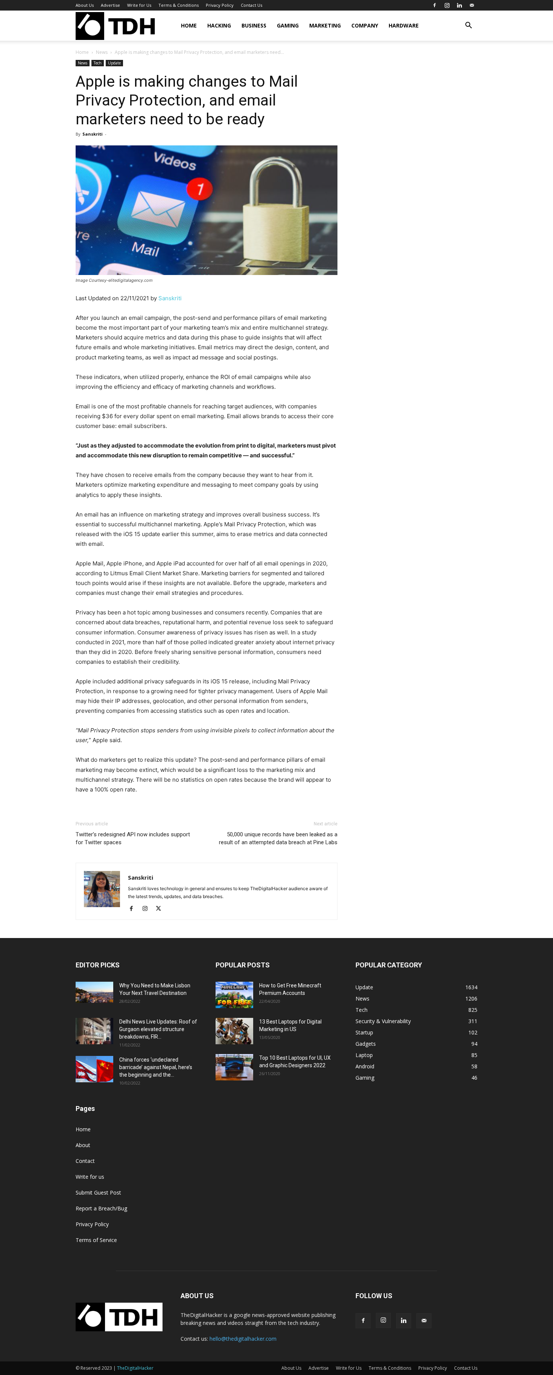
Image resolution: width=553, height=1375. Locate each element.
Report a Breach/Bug (101, 1208)
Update (114, 63)
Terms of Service (96, 1240)
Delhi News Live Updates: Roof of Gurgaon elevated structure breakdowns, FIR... (158, 1029)
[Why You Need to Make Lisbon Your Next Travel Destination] (94, 992)
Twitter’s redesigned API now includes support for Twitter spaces (133, 838)
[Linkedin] (459, 5)
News (102, 52)
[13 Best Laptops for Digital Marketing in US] (234, 1031)
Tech (98, 63)
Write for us (90, 1176)
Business (254, 25)
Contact (85, 1160)
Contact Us (251, 5)
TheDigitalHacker (135, 1368)
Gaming (288, 25)
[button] (468, 26)
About (83, 1145)
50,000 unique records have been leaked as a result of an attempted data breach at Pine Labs (278, 838)
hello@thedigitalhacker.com (243, 1338)
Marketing (325, 25)
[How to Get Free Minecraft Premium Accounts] (234, 995)
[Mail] (471, 5)
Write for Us (139, 5)
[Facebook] (434, 5)
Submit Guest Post (98, 1192)
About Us (85, 5)
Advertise (110, 5)
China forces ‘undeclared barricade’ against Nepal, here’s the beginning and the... (155, 1067)
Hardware (404, 25)
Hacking (219, 25)
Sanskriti (92, 134)
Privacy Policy (220, 5)
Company (364, 25)
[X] (161, 909)
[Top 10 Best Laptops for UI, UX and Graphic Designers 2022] (234, 1067)
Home (189, 25)
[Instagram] (447, 5)
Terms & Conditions (178, 5)
